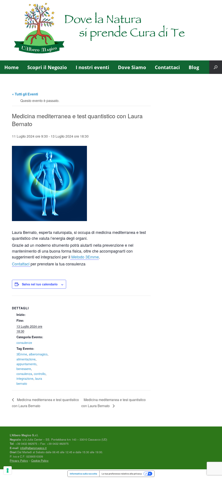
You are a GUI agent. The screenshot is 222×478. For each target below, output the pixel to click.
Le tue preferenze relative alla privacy (122, 473)
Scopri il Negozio (47, 67)
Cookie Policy (40, 460)
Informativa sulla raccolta (83, 473)
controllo (40, 373)
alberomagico (38, 354)
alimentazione (26, 359)
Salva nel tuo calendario (40, 284)
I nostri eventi (92, 67)
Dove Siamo (132, 67)
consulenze (24, 342)
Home (11, 67)
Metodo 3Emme (84, 257)
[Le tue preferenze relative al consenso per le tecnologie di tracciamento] (7, 470)
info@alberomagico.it (33, 448)
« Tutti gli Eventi (25, 94)
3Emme (21, 354)
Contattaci (167, 67)
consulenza (24, 373)
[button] (215, 67)
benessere (23, 368)
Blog (194, 67)
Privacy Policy (19, 460)
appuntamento (26, 364)
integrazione (24, 378)
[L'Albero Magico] (108, 30)
